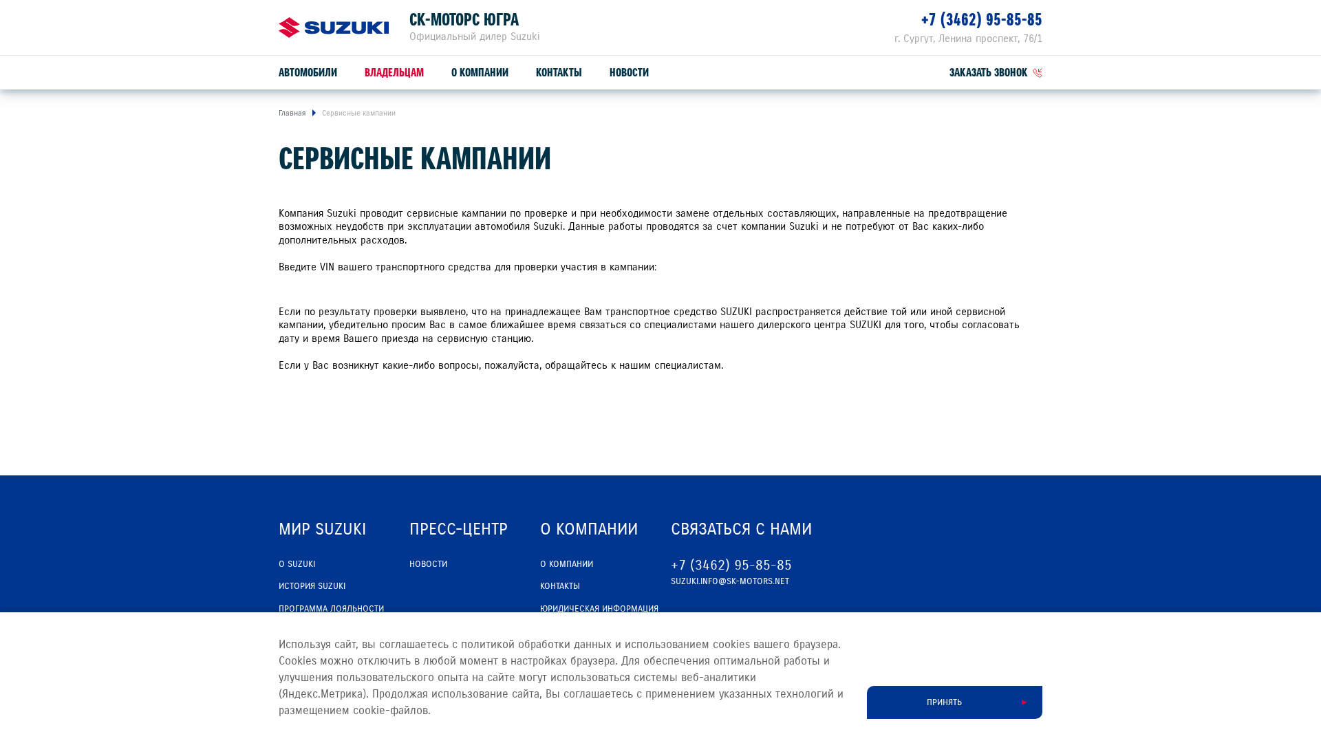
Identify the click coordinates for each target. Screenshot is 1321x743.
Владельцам (394, 72)
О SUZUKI (297, 564)
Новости (629, 72)
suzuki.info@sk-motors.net (730, 581)
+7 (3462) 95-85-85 (981, 19)
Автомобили (308, 72)
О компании (479, 72)
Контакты (559, 72)
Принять (944, 702)
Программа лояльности (331, 608)
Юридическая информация (599, 608)
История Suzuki (312, 586)
